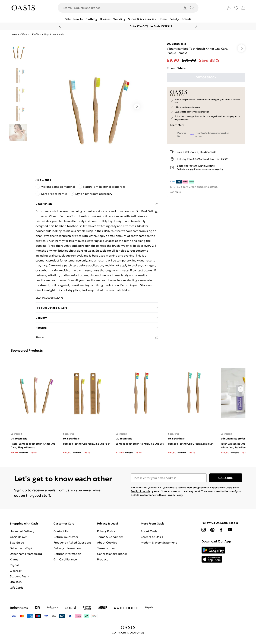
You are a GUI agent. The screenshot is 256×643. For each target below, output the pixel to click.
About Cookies (107, 542)
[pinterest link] (212, 530)
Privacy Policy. (175, 495)
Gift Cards (16, 587)
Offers (23, 34)
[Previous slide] (60, 26)
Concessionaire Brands (112, 553)
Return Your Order (65, 537)
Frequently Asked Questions (72, 542)
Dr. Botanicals (176, 43)
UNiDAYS (16, 582)
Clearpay (15, 570)
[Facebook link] (221, 530)
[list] (97, 106)
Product (102, 559)
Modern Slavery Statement (159, 542)
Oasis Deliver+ (19, 537)
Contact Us (61, 531)
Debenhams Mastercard (26, 553)
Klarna (14, 559)
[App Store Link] (213, 555)
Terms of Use (106, 548)
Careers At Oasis (152, 537)
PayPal (14, 565)
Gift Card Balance (65, 559)
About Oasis (149, 531)
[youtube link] (230, 530)
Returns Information (67, 553)
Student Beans (20, 576)
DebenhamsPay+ (21, 548)
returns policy (216, 169)
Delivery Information (67, 548)
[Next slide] (196, 26)
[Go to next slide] (137, 106)
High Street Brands (54, 34)
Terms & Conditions (110, 537)
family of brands (140, 491)
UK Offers (36, 34)
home (14, 34)
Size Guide (17, 542)
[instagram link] (203, 530)
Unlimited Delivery (22, 531)
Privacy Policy (106, 531)
